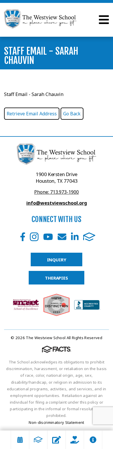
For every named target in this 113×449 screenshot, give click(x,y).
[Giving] (75, 439)
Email (62, 236)
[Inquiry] (56, 439)
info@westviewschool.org (56, 203)
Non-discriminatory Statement (56, 422)
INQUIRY (56, 260)
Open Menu (104, 19)
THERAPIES (56, 278)
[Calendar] (20, 439)
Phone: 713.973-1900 (56, 192)
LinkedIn (75, 236)
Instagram (34, 236)
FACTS (89, 236)
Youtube (48, 236)
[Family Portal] (38, 439)
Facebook (23, 236)
